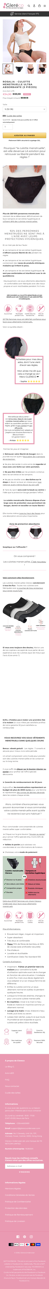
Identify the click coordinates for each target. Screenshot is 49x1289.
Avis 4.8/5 (9, 1073)
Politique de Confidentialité (18, 1201)
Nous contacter (12, 1086)
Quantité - (20, 121)
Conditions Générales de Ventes (20, 1195)
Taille (5, 104)
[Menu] (44, 5)
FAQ (7, 1080)
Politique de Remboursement (19, 1215)
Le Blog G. (9, 1066)
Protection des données (16, 1208)
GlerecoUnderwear (27, 1253)
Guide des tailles (12, 1093)
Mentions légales (13, 1188)
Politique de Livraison (15, 1221)
